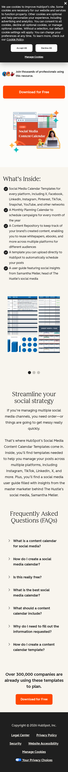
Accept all (22, 48)
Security (16, 743)
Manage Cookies (34, 56)
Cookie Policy (15, 39)
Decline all (46, 48)
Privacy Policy (46, 735)
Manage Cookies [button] (34, 752)
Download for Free (34, 92)
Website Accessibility (43, 743)
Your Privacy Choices (37, 760)
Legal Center (20, 735)
